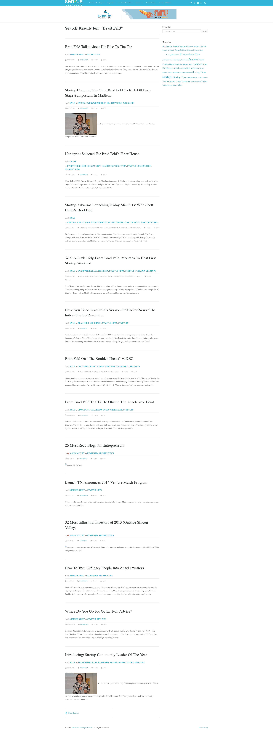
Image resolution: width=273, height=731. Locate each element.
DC (172, 54)
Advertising (150, 3)
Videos (204, 81)
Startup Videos (165, 3)
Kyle (72, 103)
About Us (139, 3)
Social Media (167, 72)
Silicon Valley (199, 68)
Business (196, 46)
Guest (72, 161)
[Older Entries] (66, 713)
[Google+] (195, 3)
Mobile (177, 68)
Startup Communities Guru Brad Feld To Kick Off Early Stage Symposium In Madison (108, 92)
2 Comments (84, 415)
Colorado (95, 323)
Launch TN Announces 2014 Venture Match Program (106, 482)
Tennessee (186, 81)
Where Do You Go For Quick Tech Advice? (98, 611)
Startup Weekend (135, 270)
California (203, 46)
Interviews (93, 54)
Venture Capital (196, 81)
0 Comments (84, 60)
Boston (190, 46)
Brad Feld (84, 222)
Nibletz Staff (77, 54)
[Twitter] (191, 3)
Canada (164, 50)
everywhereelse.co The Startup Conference (175, 60)
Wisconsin (128, 103)
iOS (163, 68)
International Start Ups (187, 64)
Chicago (171, 50)
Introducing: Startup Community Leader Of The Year (106, 654)
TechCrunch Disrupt (174, 81)
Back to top (203, 727)
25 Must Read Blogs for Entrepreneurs (94, 445)
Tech (164, 81)
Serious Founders (125, 3)
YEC (104, 619)
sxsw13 (205, 77)
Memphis (169, 68)
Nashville (183, 68)
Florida (201, 60)
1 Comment (83, 328)
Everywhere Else (96, 103)
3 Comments (83, 458)
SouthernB (117, 222)
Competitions (198, 50)
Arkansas (72, 222)
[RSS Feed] (201, 3)
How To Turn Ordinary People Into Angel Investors (104, 567)
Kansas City (94, 166)
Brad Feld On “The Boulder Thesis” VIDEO (99, 358)
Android (176, 46)
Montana (103, 270)
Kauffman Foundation (114, 166)
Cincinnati (83, 409)
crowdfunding (166, 55)
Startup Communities (139, 166)
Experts (111, 3)
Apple (186, 46)
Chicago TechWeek (180, 50)
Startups (151, 270)
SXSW (200, 77)
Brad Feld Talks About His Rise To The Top (99, 46)
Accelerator (167, 46)
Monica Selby (77, 453)
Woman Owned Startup (169, 85)
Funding (165, 64)
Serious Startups (96, 3)
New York (191, 68)
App (181, 46)
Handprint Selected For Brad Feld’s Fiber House (102, 153)
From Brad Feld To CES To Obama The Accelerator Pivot (109, 401)
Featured (92, 453)
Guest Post (173, 64)
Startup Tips (106, 575)
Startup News (114, 103)
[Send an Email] (198, 3)
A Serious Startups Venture (81, 727)
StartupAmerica (150, 222)
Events (81, 103)
